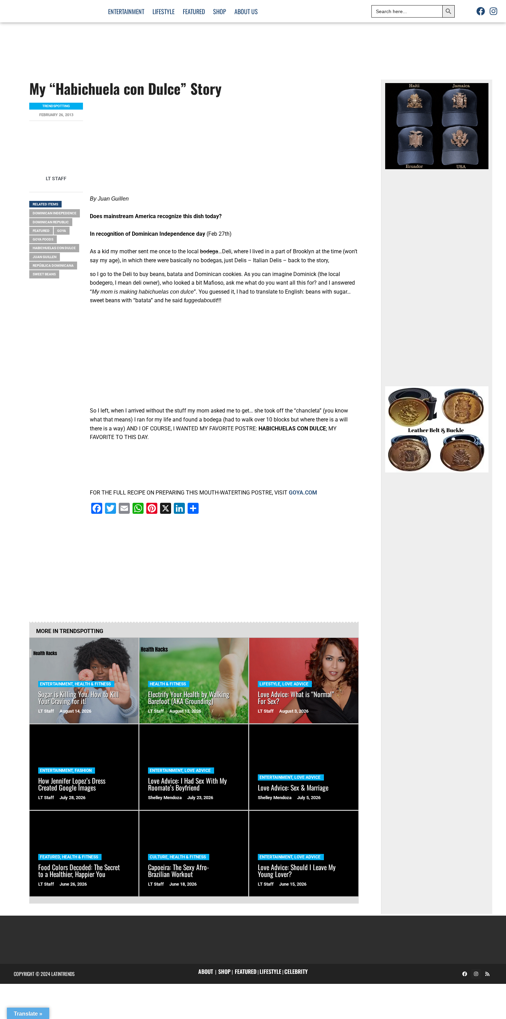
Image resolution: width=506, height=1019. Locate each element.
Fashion (83, 770)
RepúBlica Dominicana (53, 265)
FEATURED (245, 971)
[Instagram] (493, 11)
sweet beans (44, 274)
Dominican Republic (51, 222)
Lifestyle (163, 11)
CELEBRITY (296, 971)
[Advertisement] (379, 44)
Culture (159, 857)
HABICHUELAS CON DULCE (54, 248)
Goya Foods (43, 239)
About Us (246, 11)
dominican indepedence (54, 213)
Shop (219, 11)
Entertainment (126, 11)
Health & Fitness (93, 684)
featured (41, 231)
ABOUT (205, 971)
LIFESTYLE (270, 971)
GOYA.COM (303, 492)
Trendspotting (56, 106)
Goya (61, 231)
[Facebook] (480, 11)
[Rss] (487, 974)
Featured (194, 11)
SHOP (224, 971)
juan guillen (44, 257)
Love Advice (295, 684)
